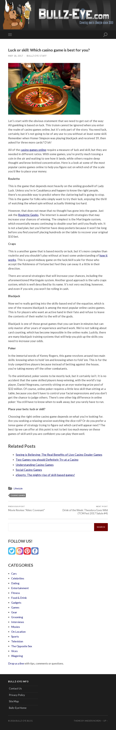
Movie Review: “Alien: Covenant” (26, 508)
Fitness (15, 593)
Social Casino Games (29, 469)
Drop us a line (16, 663)
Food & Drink (19, 597)
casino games (18, 495)
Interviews (17, 622)
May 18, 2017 (15, 55)
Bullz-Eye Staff (37, 55)
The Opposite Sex (21, 646)
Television (17, 641)
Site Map (14, 701)
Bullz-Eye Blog (24, 721)
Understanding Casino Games (35, 464)
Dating (15, 583)
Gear (14, 612)
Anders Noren (93, 721)
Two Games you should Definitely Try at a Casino (47, 459)
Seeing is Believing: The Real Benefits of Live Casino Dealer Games (59, 454)
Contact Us (15, 688)
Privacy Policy (17, 695)
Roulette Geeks (28, 215)
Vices (14, 651)
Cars (14, 573)
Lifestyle (18, 488)
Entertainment (20, 588)
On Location (18, 631)
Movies (15, 626)
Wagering (17, 655)
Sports (15, 636)
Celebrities (17, 578)
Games (15, 607)
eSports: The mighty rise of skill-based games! (45, 475)
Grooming (17, 617)
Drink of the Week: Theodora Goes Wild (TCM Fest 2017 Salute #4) (85, 510)
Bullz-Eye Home (17, 707)
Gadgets (16, 602)
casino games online (33, 150)
